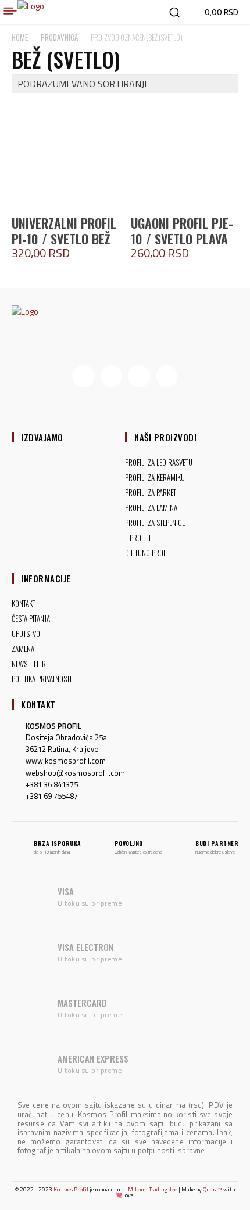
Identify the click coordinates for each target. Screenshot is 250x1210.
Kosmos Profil (70, 1189)
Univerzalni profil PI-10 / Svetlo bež (64, 230)
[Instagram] (112, 376)
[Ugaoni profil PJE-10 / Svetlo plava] (184, 156)
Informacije (46, 578)
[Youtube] (167, 376)
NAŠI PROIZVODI (165, 437)
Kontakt (38, 704)
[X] (139, 376)
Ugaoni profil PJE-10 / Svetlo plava (182, 230)
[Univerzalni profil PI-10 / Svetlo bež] (65, 156)
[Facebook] (84, 376)
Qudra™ (212, 1189)
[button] (174, 12)
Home (20, 37)
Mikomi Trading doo (152, 1189)
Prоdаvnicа (59, 37)
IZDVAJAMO (42, 437)
